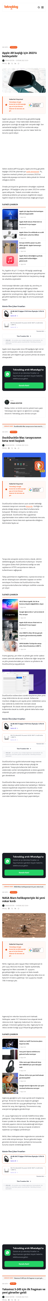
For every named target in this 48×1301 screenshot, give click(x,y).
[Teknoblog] (11, 7)
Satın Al (13, 316)
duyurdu (29, 506)
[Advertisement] (24, 825)
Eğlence (13, 1283)
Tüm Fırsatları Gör (23, 336)
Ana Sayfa (5, 47)
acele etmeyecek (32, 171)
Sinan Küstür (9, 60)
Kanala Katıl (24, 385)
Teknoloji (13, 47)
